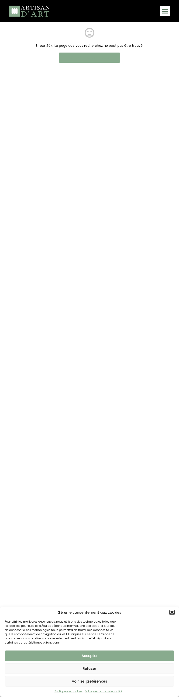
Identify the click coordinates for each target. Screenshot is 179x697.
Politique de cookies (69, 691)
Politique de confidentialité (103, 691)
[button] (172, 612)
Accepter (90, 655)
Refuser (89, 668)
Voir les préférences (89, 681)
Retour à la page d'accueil (89, 57)
